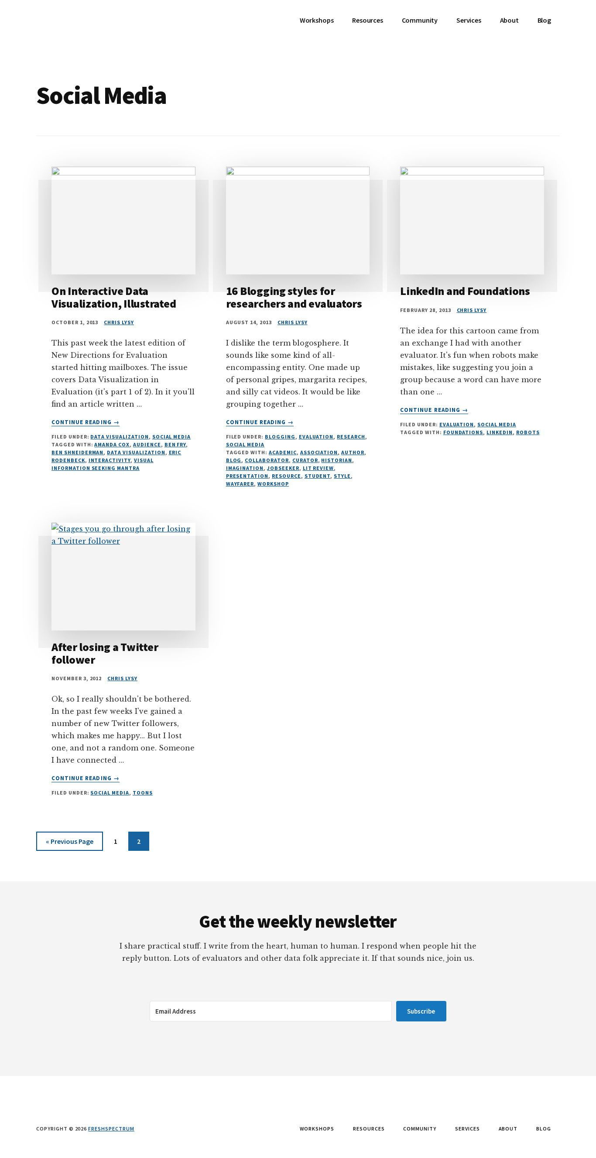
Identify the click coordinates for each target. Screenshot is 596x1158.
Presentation (247, 476)
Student (318, 476)
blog (234, 460)
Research (351, 436)
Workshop (273, 483)
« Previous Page (69, 843)
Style (342, 476)
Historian (336, 460)
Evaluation (316, 436)
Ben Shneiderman (77, 452)
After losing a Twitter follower (104, 653)
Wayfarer (240, 483)
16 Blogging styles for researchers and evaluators (294, 297)
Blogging (280, 436)
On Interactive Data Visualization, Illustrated (113, 297)
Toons (143, 792)
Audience (147, 444)
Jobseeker (283, 468)
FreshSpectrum (101, 26)
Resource (286, 476)
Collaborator (267, 460)
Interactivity (109, 460)
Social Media (171, 436)
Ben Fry (175, 444)
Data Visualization (119, 436)
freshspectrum (111, 1128)
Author (352, 452)
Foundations (463, 432)
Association (319, 452)
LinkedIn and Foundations (465, 291)
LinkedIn (499, 432)
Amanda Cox (112, 444)
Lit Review (318, 468)
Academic (283, 452)
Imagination (245, 468)
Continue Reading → (85, 422)
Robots (528, 432)
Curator (305, 460)
